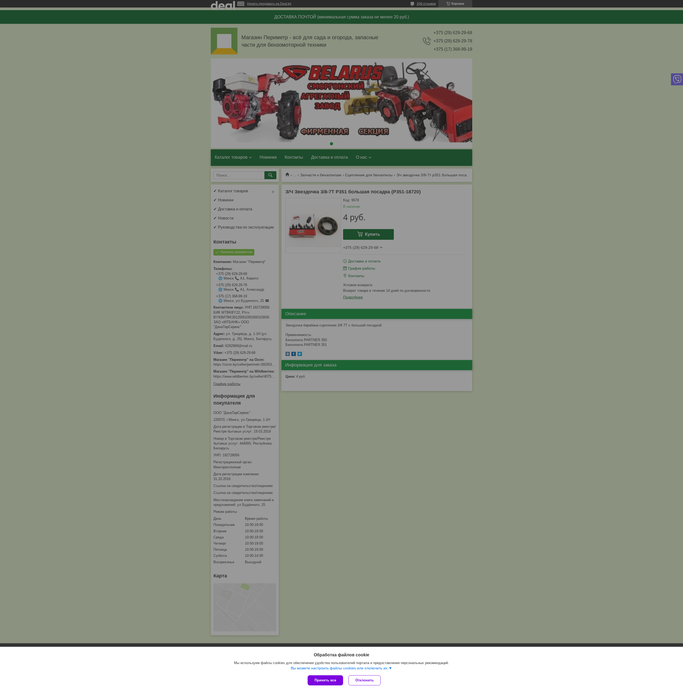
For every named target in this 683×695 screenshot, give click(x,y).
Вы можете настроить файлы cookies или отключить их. (339, 668)
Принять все (325, 680)
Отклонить (364, 680)
